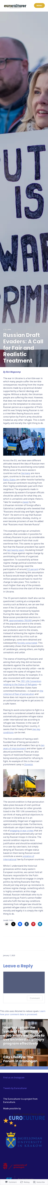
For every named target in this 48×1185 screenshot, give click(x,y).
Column (7, 329)
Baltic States (9, 479)
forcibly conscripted (27, 642)
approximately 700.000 (20, 620)
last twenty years (15, 550)
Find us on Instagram (13, 1077)
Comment (35, 998)
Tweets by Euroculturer (15, 1088)
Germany (25, 473)
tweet (25, 502)
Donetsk (28, 764)
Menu (39, 5)
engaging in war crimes (22, 830)
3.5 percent (32, 569)
